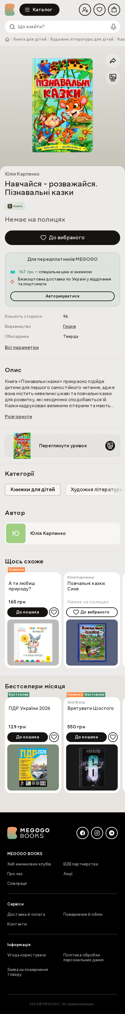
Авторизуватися (62, 296)
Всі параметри (22, 347)
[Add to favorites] (54, 612)
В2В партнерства (80, 864)
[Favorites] (99, 10)
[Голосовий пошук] (113, 26)
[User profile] (85, 10)
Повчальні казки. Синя (86, 586)
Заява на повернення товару (27, 972)
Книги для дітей (29, 39)
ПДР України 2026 (29, 708)
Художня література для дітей (82, 39)
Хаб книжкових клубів (29, 864)
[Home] (12, 10)
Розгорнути (18, 417)
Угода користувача (26, 955)
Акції (68, 874)
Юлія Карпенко (22, 174)
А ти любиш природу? (21, 586)
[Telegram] (112, 833)
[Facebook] (82, 833)
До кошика (27, 612)
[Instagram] (97, 833)
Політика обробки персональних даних (83, 957)
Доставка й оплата (26, 914)
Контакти (17, 924)
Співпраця (17, 883)
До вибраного (67, 237)
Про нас (15, 874)
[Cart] (114, 10)
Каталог (42, 10)
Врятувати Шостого (90, 708)
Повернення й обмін (83, 914)
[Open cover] (62, 105)
